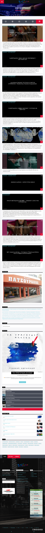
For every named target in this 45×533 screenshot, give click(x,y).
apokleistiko (12, 441)
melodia (25, 443)
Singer (16, 446)
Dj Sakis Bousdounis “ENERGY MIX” (9, 434)
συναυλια (26, 446)
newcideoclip (21, 445)
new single (31, 445)
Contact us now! (34, 476)
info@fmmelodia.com (22, 476)
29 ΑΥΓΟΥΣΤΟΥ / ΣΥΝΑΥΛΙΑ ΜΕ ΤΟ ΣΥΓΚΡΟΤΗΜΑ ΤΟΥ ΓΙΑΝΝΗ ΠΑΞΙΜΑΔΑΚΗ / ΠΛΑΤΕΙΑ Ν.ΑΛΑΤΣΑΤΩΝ (21, 310)
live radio (20, 443)
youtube (21, 446)
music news (5, 445)
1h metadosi (5, 441)
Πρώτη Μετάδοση (11, 26)
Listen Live (37, 527)
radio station (11, 446)
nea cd (10, 445)
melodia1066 (30, 443)
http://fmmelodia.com (22, 472)
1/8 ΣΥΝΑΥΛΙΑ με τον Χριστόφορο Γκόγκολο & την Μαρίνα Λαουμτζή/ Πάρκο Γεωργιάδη (20, 316)
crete (22, 441)
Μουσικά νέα (6, 527)
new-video (15, 445)
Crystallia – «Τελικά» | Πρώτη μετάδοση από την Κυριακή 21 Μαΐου (22, 33)
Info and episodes (22, 382)
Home (32, 472)
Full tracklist (22, 409)
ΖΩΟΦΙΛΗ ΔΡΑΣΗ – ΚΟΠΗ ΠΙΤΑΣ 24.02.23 (23, 182)
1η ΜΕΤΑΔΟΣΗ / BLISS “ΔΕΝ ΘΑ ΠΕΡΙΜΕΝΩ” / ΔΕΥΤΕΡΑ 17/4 (23, 58)
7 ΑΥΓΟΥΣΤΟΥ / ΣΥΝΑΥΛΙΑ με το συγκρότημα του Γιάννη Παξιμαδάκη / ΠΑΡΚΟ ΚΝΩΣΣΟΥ (21, 314)
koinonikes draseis (12, 443)
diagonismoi (27, 441)
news (26, 445)
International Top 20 (6, 423)
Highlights (5, 26)
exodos (35, 441)
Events (32, 475)
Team (23, 527)
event (32, 441)
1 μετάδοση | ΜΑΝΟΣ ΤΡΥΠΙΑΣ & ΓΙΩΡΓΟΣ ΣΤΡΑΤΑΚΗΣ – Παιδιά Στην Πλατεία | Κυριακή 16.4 (22, 83)
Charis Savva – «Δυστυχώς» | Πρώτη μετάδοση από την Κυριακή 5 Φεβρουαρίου (22, 227)
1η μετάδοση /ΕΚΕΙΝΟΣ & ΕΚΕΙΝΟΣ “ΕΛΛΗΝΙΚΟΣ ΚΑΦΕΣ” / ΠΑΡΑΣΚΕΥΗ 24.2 (22, 160)
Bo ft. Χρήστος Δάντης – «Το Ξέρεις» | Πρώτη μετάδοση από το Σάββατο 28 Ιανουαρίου (23, 252)
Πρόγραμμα (13, 527)
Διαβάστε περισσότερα (6, 475)
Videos (27, 527)
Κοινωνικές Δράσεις (12, 175)
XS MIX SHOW (5, 430)
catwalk (18, 441)
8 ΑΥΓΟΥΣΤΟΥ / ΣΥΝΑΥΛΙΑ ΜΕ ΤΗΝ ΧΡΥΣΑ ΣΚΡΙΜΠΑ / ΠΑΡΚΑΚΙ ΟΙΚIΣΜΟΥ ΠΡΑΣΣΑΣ (21, 312)
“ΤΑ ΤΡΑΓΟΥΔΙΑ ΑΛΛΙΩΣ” (8, 416)
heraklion (5, 443)
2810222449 (20, 474)
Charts (18, 527)
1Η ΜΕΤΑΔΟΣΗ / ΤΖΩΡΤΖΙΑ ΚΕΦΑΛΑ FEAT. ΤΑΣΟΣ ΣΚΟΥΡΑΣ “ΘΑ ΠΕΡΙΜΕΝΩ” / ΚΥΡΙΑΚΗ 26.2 (22, 134)
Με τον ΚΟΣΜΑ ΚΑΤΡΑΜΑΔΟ (9, 427)
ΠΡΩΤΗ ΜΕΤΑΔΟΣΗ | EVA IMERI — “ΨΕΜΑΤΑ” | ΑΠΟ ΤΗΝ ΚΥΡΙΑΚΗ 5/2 (23, 201)
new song (37, 445)
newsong (5, 446)
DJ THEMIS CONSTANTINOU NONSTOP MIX (10, 420)
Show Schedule (34, 473)
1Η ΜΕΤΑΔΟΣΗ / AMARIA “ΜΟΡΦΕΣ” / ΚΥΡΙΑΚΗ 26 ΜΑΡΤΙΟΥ (23, 109)
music (40, 443)
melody (36, 443)
